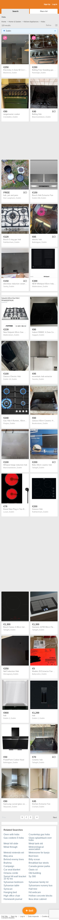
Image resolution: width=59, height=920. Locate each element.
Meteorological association (36, 848)
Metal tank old (36, 843)
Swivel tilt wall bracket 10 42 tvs (15, 877)
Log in (22, 916)
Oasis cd (33, 869)
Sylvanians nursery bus (40, 885)
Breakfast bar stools (39, 863)
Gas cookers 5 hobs (14, 838)
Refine (48, 25)
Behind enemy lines (14, 859)
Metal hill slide (11, 843)
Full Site (4, 916)
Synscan (8, 889)
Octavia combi (11, 873)
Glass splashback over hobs (40, 839)
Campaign (9, 866)
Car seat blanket (12, 869)
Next (55, 817)
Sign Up (47, 4)
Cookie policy (47, 916)
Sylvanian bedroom (13, 882)
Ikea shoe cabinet (38, 899)
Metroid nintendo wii (14, 852)
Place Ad (43, 11)
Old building (35, 873)
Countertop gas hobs (39, 834)
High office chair (12, 895)
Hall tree (33, 889)
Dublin (14, 73)
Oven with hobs (11, 834)
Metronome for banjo (39, 852)
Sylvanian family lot (38, 882)
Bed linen (33, 856)
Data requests (33, 916)
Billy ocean (34, 859)
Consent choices (7, 918)
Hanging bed (10, 892)
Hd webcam (35, 892)
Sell (30, 910)
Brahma (8, 863)
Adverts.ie (12, 4)
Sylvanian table (11, 885)
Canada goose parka (39, 866)
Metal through (10, 847)
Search (15, 11)
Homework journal (13, 899)
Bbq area (8, 856)
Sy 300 (32, 876)
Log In (54, 4)
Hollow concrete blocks (40, 895)
